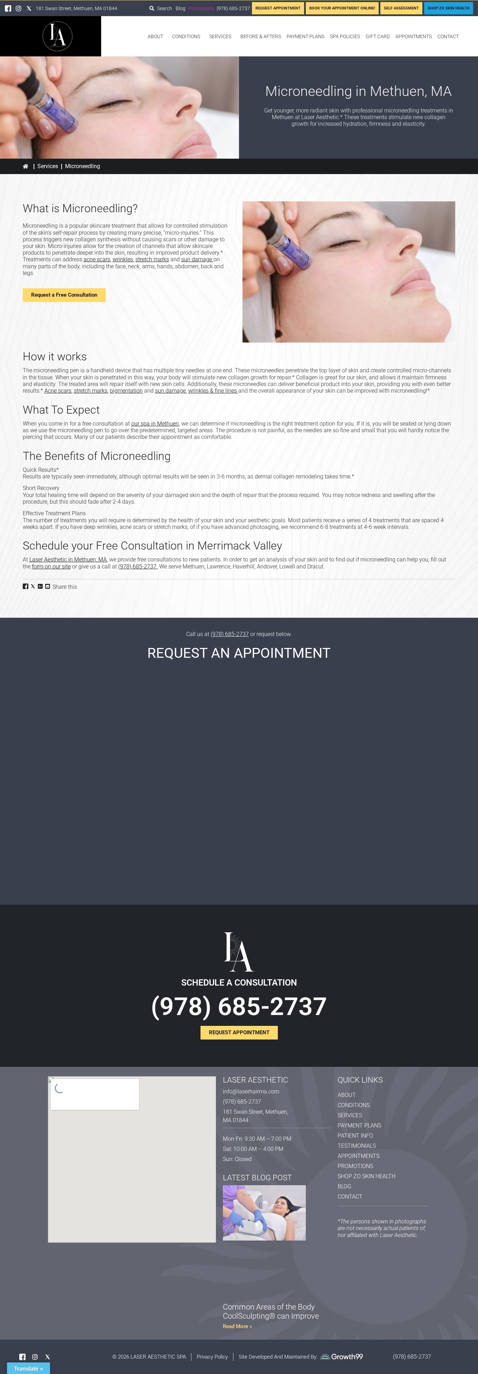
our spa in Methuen (155, 423)
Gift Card (378, 36)
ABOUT (155, 36)
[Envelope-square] (47, 586)
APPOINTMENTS (413, 36)
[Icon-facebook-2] (8, 8)
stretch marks (152, 259)
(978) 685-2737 (137, 566)
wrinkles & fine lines (212, 390)
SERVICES (220, 36)
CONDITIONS (186, 36)
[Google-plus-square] (40, 586)
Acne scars (57, 390)
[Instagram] (18, 8)
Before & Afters (260, 36)
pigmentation (126, 390)
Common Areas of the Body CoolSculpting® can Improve (271, 1311)
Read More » (237, 1326)
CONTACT (448, 36)
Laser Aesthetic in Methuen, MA (68, 559)
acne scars (97, 259)
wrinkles (123, 259)
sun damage (196, 259)
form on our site (51, 566)
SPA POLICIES (345, 36)
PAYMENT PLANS (305, 36)
